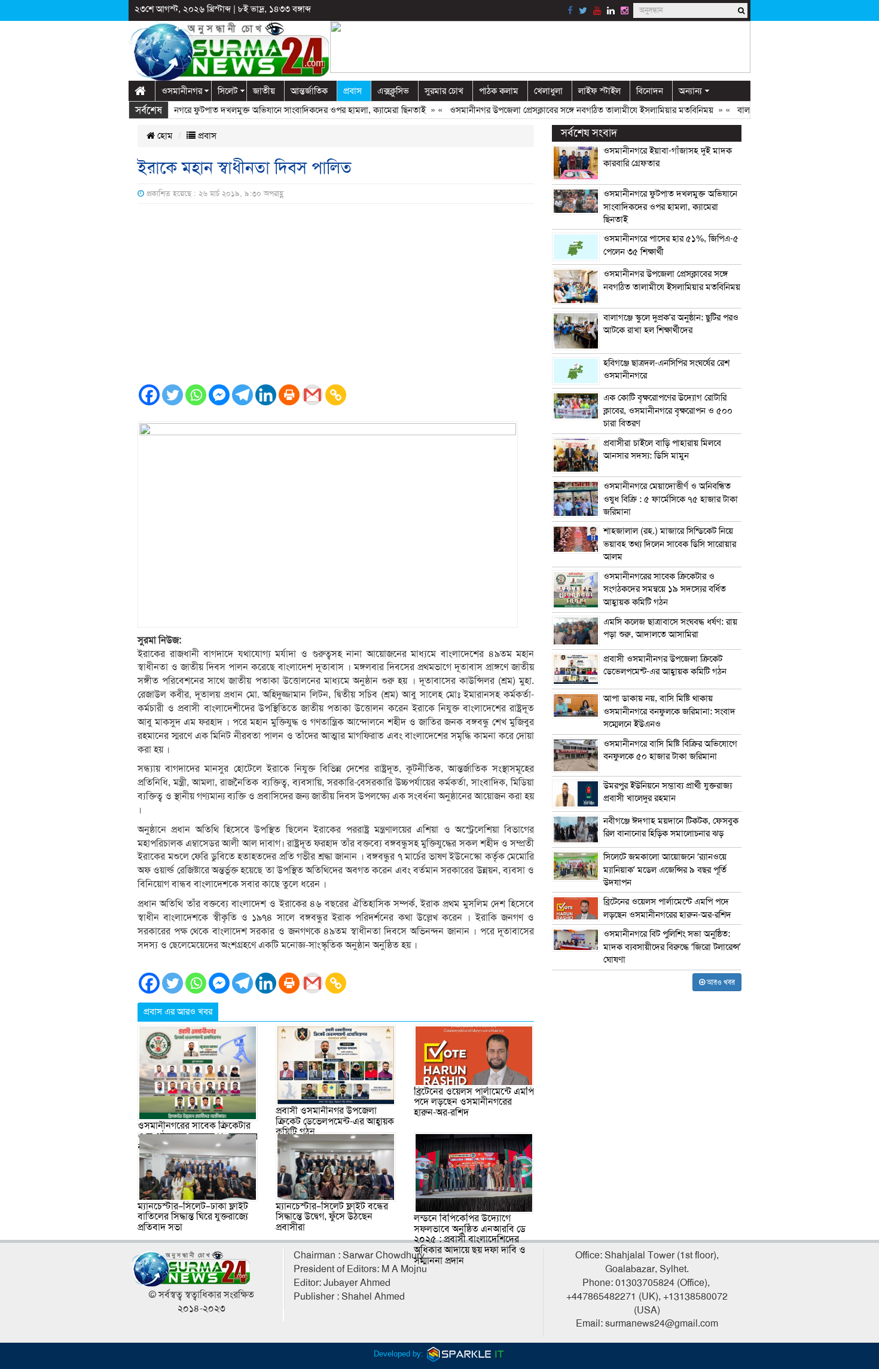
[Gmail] (312, 394)
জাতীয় (264, 90)
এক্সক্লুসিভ (393, 90)
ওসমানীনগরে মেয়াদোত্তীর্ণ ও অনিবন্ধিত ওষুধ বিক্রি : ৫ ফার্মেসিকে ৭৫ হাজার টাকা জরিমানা (670, 499)
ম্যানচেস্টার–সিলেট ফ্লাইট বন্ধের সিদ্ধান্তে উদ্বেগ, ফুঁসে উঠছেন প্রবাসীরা (332, 1216)
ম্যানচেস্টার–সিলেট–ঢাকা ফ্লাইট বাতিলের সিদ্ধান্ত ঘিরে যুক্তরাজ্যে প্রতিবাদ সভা (193, 1216)
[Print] (289, 394)
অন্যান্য (690, 90)
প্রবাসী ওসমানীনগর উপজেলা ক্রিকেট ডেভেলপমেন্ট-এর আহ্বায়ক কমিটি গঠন (335, 1121)
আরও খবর (720, 982)
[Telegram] (242, 394)
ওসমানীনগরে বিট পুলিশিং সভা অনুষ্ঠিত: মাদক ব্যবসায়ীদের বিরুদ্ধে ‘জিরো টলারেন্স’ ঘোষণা (672, 946)
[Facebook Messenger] (219, 394)
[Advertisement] (336, 293)
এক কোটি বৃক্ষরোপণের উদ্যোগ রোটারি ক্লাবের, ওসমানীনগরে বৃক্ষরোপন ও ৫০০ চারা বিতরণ (667, 410)
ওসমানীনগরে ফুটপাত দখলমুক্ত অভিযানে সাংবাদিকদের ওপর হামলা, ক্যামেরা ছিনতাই (263, 110)
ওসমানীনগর (181, 90)
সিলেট (227, 90)
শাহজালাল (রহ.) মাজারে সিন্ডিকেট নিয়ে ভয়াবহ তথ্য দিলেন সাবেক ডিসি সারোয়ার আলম (669, 543)
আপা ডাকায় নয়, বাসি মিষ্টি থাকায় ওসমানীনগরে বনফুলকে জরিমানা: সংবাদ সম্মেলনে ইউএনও (669, 711)
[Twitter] (172, 394)
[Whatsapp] (195, 394)
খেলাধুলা (548, 90)
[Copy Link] (335, 394)
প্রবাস (352, 90)
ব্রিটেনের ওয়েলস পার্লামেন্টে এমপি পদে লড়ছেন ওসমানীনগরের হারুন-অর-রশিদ (474, 1102)
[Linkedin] (265, 394)
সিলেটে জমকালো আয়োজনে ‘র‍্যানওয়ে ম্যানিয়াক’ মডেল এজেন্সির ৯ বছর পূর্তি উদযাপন (665, 869)
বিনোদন (649, 90)
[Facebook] (149, 394)
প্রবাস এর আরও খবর (178, 1011)
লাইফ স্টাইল (599, 90)
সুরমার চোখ (444, 90)
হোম (164, 135)
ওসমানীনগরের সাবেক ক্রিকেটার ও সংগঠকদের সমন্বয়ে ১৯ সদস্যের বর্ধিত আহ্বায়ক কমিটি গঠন (664, 589)
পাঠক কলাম (498, 90)
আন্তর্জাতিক (309, 90)
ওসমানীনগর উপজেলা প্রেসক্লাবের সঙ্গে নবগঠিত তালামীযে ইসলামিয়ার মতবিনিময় (558, 110)
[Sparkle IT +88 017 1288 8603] (466, 1353)
